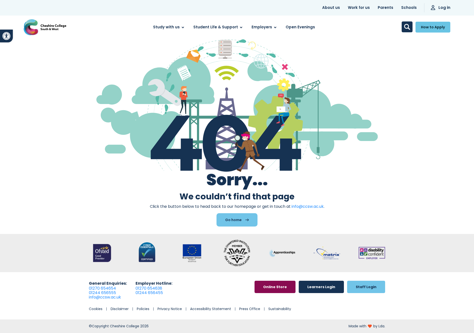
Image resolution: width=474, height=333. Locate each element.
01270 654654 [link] (102, 288)
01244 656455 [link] (149, 293)
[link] (6, 36)
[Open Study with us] (183, 27)
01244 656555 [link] (102, 293)
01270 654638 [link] (149, 288)
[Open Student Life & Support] (241, 27)
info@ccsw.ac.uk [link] (308, 206)
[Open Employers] (275, 27)
